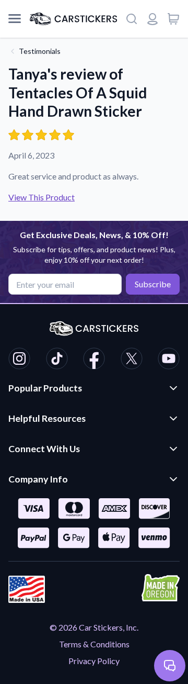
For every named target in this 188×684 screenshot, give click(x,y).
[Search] (131, 19)
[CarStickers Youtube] (169, 360)
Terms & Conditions (94, 644)
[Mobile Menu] (14, 19)
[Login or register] (152, 19)
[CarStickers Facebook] (94, 360)
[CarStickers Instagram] (19, 360)
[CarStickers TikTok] (57, 360)
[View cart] (173, 19)
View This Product (41, 197)
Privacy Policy (94, 661)
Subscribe (153, 284)
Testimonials (40, 51)
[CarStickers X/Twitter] (132, 360)
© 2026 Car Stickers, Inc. (94, 627)
